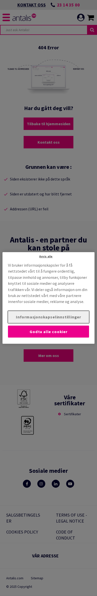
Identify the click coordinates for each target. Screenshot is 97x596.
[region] (48, 298)
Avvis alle (46, 256)
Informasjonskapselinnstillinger (48, 316)
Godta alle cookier (48, 331)
